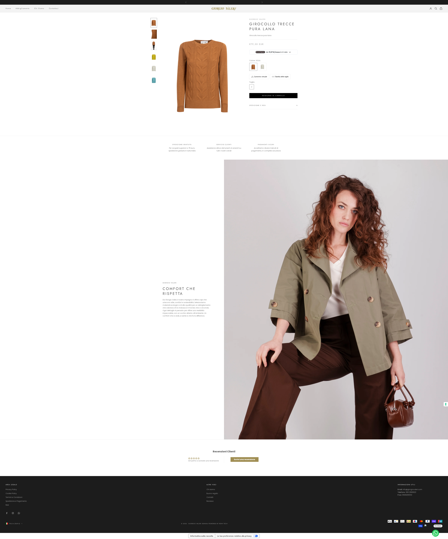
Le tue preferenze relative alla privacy (234, 536)
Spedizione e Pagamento (16, 501)
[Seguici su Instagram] (13, 513)
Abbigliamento (23, 8)
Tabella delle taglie (282, 77)
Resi (7, 505)
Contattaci (54, 8)
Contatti (209, 497)
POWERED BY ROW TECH (218, 524)
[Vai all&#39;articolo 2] (153, 34)
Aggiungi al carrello (273, 95)
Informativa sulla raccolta (201, 536)
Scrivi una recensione (244, 459)
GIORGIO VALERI (257, 19)
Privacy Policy (11, 489)
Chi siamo (210, 489)
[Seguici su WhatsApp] (19, 513)
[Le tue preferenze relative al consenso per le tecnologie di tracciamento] (446, 404)
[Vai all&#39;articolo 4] (153, 57)
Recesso (210, 501)
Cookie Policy (11, 493)
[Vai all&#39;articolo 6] (153, 80)
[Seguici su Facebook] (7, 513)
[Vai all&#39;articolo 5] (153, 68)
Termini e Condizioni (14, 497)
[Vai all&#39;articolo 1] (153, 23)
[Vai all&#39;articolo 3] (153, 45)
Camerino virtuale (260, 77)
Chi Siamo (39, 8)
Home (8, 8)
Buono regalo (212, 493)
